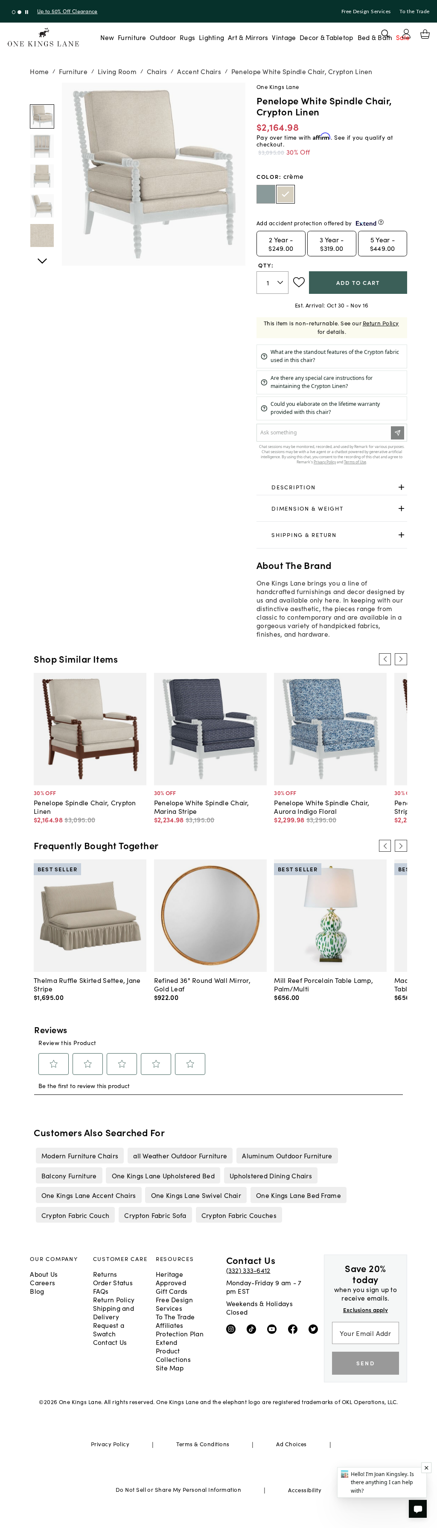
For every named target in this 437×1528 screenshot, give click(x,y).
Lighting (211, 37)
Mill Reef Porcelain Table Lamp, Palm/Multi (323, 984)
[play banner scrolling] (27, 12)
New (107, 37)
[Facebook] (294, 1329)
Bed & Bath (375, 37)
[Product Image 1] (42, 146)
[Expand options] (401, 487)
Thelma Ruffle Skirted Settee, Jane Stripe (87, 984)
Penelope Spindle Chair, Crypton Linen (85, 807)
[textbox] (272, 282)
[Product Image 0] (42, 116)
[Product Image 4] (42, 236)
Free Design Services (366, 11)
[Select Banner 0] (14, 12)
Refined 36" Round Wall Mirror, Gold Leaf (202, 984)
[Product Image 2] (42, 176)
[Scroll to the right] (401, 659)
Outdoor (163, 37)
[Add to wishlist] (299, 282)
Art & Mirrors (248, 37)
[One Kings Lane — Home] (43, 37)
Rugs (187, 37)
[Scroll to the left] (385, 659)
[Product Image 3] (42, 206)
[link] (331, 487)
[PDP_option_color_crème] (285, 194)
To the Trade (414, 11)
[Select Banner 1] (19, 12)
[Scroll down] (42, 92)
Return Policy (381, 323)
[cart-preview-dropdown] (425, 34)
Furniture (132, 37)
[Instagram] (232, 1329)
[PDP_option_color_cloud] (265, 194)
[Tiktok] (253, 1329)
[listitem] (79, 1155)
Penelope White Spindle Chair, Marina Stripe (201, 807)
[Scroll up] (42, 256)
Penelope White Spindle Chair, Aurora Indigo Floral (321, 807)
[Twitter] (315, 1329)
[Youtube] (273, 1329)
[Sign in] (406, 33)
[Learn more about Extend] (381, 222)
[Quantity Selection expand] (281, 282)
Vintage (284, 37)
